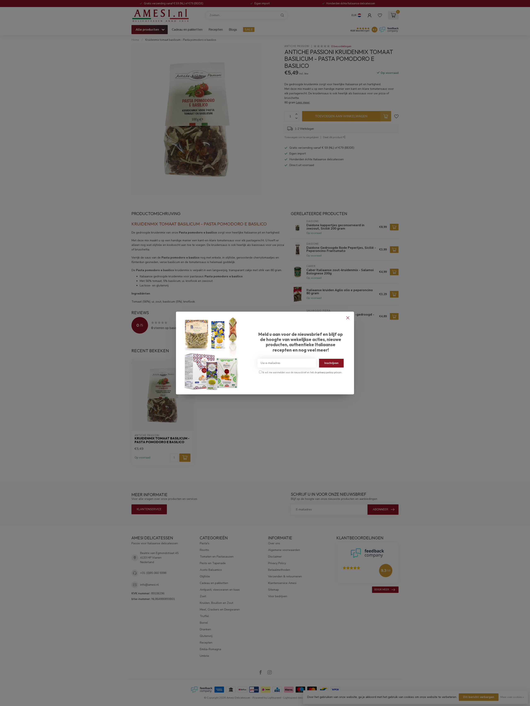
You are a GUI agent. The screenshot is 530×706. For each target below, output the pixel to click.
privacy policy (325, 372)
